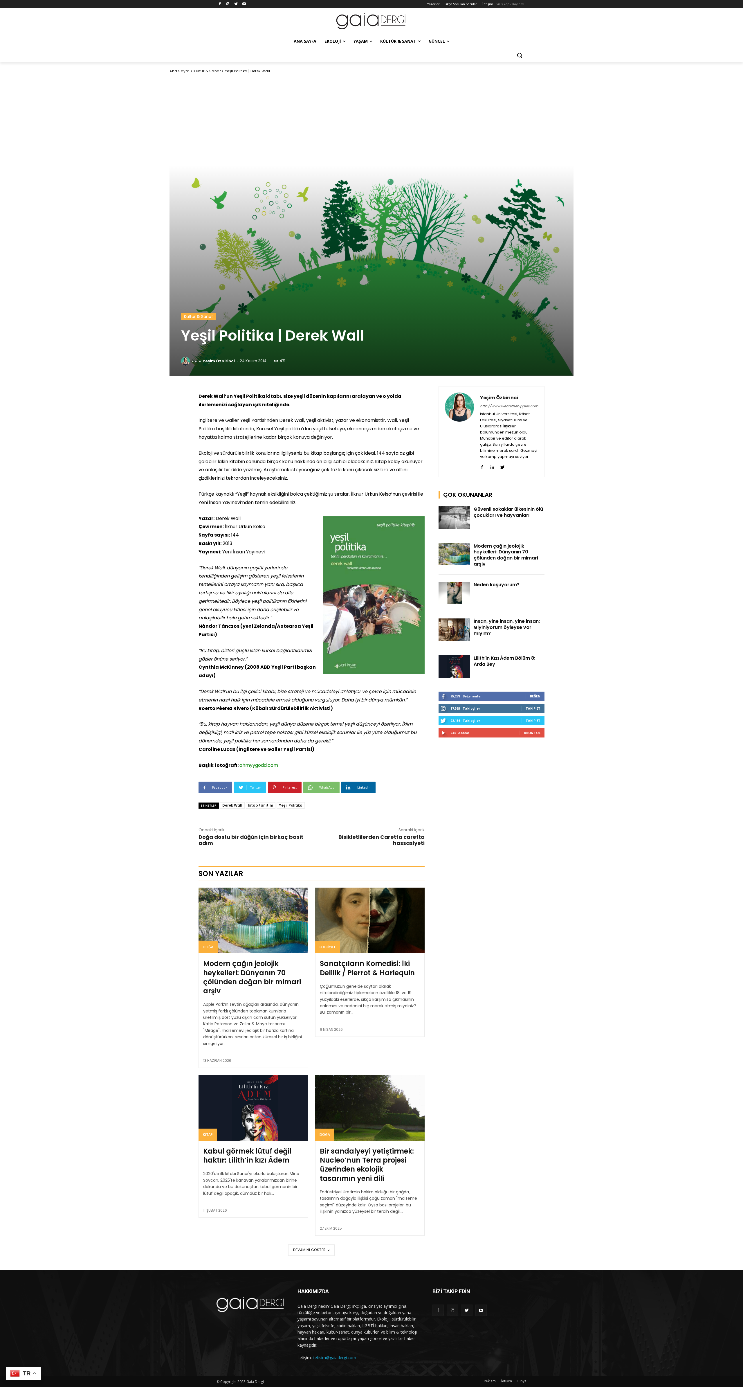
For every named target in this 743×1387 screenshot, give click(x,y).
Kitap (208, 1134)
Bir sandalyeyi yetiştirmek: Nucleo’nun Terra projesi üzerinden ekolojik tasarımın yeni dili (367, 1164)
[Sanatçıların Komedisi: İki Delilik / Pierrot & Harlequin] (370, 920)
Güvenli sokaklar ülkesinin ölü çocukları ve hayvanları (508, 512)
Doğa (208, 947)
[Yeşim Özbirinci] (186, 361)
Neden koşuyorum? (497, 584)
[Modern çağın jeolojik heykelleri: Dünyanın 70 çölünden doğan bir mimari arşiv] (253, 920)
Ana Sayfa (179, 71)
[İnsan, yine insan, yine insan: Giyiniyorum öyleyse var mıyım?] (454, 629)
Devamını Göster (309, 1249)
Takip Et (533, 708)
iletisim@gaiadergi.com (334, 1357)
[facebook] (482, 466)
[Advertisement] (371, 119)
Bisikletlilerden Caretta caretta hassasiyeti (381, 840)
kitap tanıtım (260, 805)
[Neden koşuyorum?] (454, 593)
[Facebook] (220, 4)
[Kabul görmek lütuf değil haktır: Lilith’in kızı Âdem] (253, 1108)
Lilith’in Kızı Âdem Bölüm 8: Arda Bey (504, 661)
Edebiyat (328, 947)
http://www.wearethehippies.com (509, 406)
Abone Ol (532, 733)
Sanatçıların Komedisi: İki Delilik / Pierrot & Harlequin (367, 968)
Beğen (535, 696)
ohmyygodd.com (258, 765)
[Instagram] (228, 4)
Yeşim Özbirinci (219, 361)
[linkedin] (492, 466)
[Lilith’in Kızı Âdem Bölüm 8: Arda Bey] (454, 666)
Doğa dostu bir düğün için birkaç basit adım (251, 840)
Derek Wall (232, 805)
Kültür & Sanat (207, 71)
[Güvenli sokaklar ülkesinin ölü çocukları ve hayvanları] (454, 517)
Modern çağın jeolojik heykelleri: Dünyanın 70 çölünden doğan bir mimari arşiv (252, 977)
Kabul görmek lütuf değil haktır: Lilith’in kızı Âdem (247, 1155)
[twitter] (502, 466)
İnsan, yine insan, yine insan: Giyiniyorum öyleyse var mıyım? (507, 627)
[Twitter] (236, 4)
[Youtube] (244, 4)
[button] (519, 55)
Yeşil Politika (290, 805)
